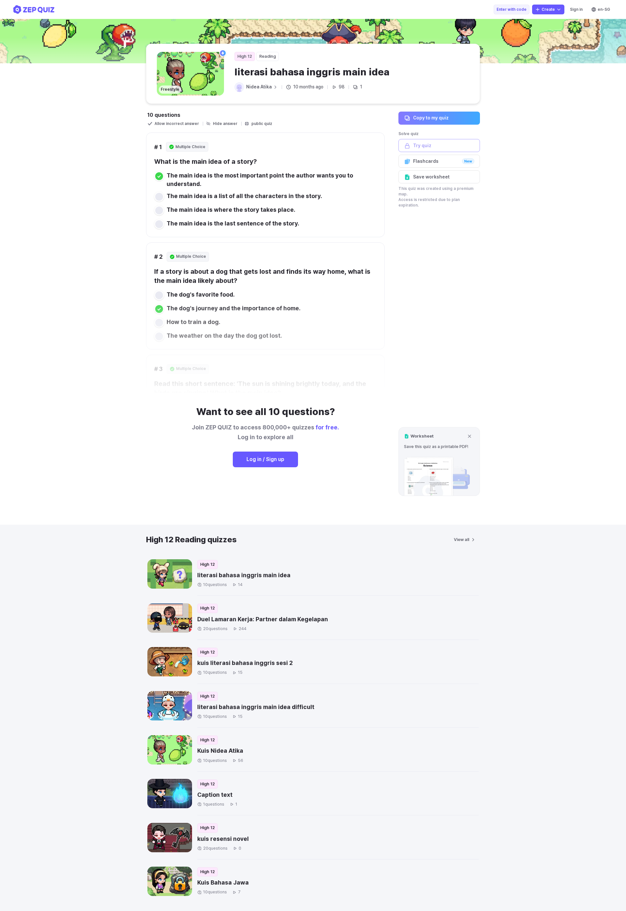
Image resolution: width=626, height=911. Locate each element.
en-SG (604, 9)
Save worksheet (431, 176)
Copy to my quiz (431, 117)
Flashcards (442, 161)
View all (461, 539)
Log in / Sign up (265, 459)
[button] (439, 461)
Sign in (576, 9)
